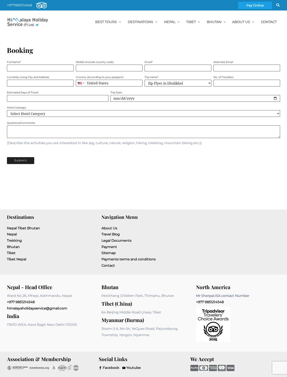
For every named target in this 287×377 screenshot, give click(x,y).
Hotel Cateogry (16, 107)
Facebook (110, 368)
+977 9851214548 (21, 302)
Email (149, 62)
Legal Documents (116, 241)
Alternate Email (223, 62)
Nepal (12, 234)
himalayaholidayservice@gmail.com (37, 308)
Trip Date (116, 92)
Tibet (11, 253)
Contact (108, 265)
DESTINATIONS (140, 22)
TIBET (191, 22)
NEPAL (169, 22)
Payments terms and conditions (128, 259)
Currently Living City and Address (28, 77)
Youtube (133, 368)
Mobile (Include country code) (95, 62)
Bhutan (13, 247)
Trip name (151, 77)
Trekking (14, 241)
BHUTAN (214, 22)
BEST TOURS (106, 22)
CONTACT (269, 22)
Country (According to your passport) (100, 77)
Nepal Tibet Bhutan (23, 228)
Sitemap (108, 253)
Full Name (14, 62)
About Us (241, 22)
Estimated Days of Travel (22, 92)
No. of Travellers (223, 77)
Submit (20, 160)
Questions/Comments (21, 122)
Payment (109, 247)
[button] (255, 5)
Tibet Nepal (16, 259)
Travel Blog (110, 234)
